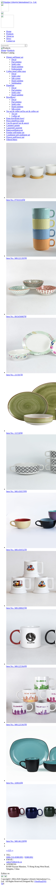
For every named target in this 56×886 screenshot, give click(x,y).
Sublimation (16, 83)
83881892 (29, 857)
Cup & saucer (12, 123)
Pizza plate (10, 121)
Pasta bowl (10, 118)
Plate (8, 85)
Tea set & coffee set (14, 111)
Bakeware (10, 130)
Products (9, 34)
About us (10, 36)
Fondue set (10, 132)
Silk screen (15, 78)
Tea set (14, 114)
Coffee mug (11, 71)
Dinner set (10, 57)
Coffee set (15, 116)
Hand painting (17, 66)
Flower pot (10, 137)
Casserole (10, 128)
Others (9, 139)
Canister (9, 125)
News (8, 38)
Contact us (10, 41)
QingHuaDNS (40, 881)
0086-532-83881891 (14, 857)
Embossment (16, 69)
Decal (13, 59)
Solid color (15, 64)
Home (8, 31)
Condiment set (12, 135)
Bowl (8, 97)
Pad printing (16, 62)
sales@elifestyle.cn (14, 862)
